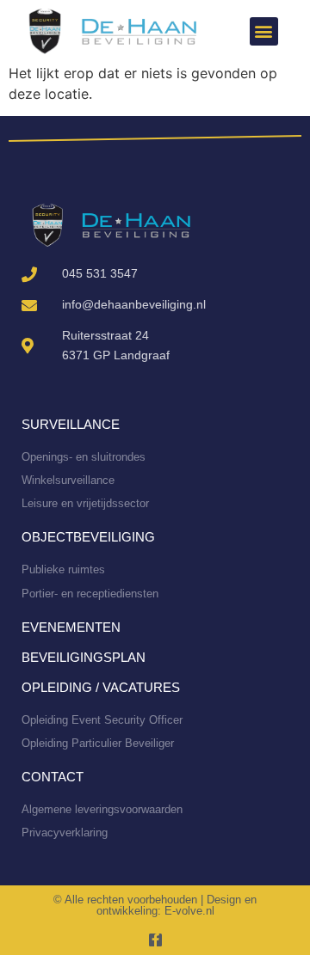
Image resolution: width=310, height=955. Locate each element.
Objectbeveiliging (88, 537)
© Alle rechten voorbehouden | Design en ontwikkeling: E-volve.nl (155, 905)
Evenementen (71, 627)
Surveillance (71, 424)
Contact (53, 776)
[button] (264, 31)
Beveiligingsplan (84, 657)
